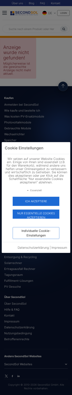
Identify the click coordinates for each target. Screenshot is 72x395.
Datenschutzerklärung (33, 247)
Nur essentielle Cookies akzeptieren (36, 215)
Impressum (59, 247)
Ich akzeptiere (36, 201)
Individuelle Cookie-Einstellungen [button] (36, 233)
